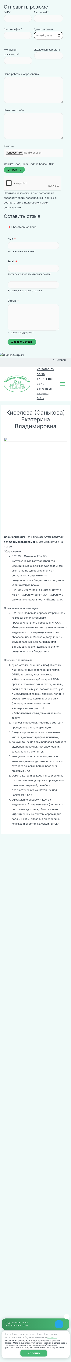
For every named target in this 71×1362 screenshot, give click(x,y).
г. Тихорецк (60, 359)
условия (52, 1337)
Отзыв (12, 300)
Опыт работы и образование (22, 74)
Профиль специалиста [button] (18, 660)
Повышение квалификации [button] (21, 608)
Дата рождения (43, 29)
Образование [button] (12, 551)
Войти (40, 398)
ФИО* (7, 12)
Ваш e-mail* (41, 12)
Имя (10, 238)
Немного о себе (14, 110)
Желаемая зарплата (47, 49)
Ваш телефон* (13, 29)
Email (11, 261)
